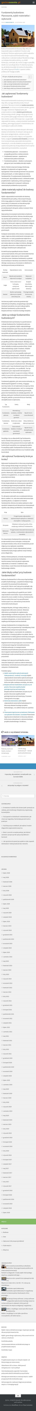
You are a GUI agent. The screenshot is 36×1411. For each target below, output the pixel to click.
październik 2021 (8, 1014)
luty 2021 (6, 1049)
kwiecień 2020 (7, 1093)
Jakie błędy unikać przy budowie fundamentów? (17, 88)
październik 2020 (8, 1067)
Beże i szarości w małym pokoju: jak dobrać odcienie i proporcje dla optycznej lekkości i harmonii (15, 834)
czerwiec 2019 (7, 1111)
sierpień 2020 (7, 1076)
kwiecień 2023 (7, 965)
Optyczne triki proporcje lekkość (13, 1241)
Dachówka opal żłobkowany (15, 1288)
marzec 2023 (7, 970)
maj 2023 (6, 961)
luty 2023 (6, 974)
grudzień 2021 (7, 1005)
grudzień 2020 (7, 1058)
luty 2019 (6, 1129)
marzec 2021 (7, 1045)
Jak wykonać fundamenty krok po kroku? (15, 86)
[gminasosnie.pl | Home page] (14, 2)
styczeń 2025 (7, 913)
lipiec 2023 (6, 952)
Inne (4, 1237)
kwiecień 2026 (7, 882)
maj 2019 (6, 1115)
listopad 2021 (7, 1010)
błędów (17, 69)
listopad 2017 (7, 1159)
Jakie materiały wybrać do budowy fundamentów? (17, 82)
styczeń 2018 (7, 1155)
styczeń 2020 (7, 1107)
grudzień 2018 (7, 1137)
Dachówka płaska (7, 1341)
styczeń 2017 (7, 1186)
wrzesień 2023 (7, 943)
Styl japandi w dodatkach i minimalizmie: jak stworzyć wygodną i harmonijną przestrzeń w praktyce (16, 819)
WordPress (15, 1405)
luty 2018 (6, 1151)
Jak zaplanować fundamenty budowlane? (15, 80)
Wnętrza (6, 1250)
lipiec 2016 (6, 1212)
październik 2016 (8, 1199)
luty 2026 (6, 890)
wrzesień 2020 (7, 1071)
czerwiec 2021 (7, 1032)
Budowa (4, 7)
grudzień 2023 (7, 935)
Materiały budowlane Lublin (13, 701)
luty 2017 (6, 1182)
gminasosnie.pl (9, 22)
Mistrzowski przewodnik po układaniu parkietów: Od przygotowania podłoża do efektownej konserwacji (17, 1268)
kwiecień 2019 (7, 1120)
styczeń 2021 (7, 1054)
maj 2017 (6, 1168)
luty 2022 (6, 996)
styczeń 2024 (7, 930)
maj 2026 (6, 877)
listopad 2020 (7, 1062)
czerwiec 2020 (7, 1085)
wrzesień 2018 (7, 1146)
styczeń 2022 (7, 1001)
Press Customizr (27, 1405)
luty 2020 (6, 1102)
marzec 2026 (7, 886)
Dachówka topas (6, 1350)
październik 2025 (8, 899)
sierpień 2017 (7, 1164)
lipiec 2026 (6, 873)
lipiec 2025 (6, 904)
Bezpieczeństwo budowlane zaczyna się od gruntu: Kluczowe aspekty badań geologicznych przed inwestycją (18, 687)
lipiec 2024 (6, 921)
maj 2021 (6, 1036)
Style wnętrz (7, 1245)
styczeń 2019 (7, 1133)
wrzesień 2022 (7, 983)
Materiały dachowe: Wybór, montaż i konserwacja (7, 751)
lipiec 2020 (6, 1080)
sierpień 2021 (7, 1023)
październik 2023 (8, 939)
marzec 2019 (7, 1124)
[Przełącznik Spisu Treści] (29, 77)
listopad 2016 (7, 1195)
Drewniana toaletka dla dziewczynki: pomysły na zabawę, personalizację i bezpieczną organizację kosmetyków (17, 810)
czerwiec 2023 (7, 957)
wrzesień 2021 (7, 1018)
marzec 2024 (7, 926)
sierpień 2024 (7, 917)
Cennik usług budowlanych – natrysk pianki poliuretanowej (25, 751)
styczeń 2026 (7, 895)
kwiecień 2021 (7, 1040)
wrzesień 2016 (7, 1204)
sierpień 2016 (7, 1208)
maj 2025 (6, 908)
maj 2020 (6, 1089)
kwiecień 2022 (7, 988)
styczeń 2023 (7, 979)
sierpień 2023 (7, 948)
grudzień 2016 (7, 1190)
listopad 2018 (7, 1142)
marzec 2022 (7, 992)
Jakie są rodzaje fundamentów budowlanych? (16, 84)
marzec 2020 (7, 1098)
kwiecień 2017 (7, 1173)
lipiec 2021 (6, 1027)
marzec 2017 (7, 1177)
